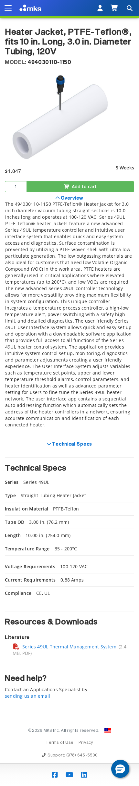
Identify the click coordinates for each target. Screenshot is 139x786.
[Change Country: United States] (107, 730)
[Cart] (115, 8)
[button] (120, 769)
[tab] (69, 315)
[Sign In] (100, 8)
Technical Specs (71, 444)
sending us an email (27, 696)
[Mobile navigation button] (8, 8)
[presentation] (69, 393)
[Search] (129, 8)
